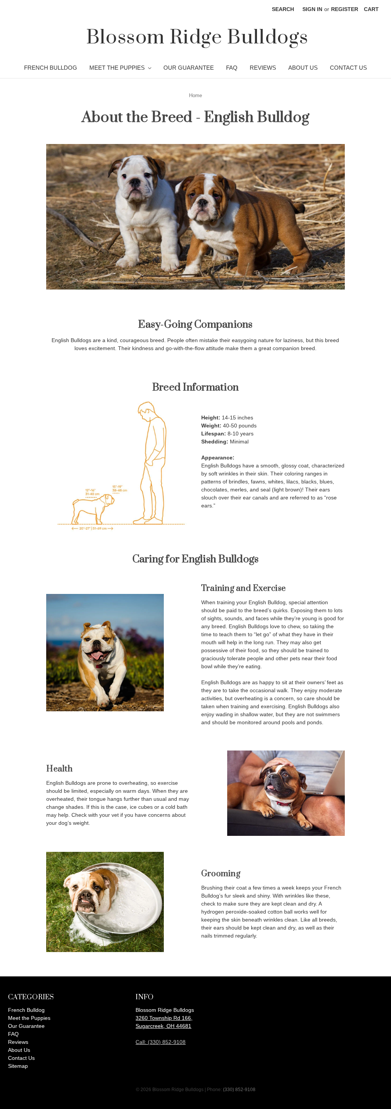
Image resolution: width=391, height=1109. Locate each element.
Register (344, 9)
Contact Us (348, 67)
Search (283, 9)
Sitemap (18, 1066)
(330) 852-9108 (239, 1089)
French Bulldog (50, 67)
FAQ (232, 67)
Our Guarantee (188, 67)
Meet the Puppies (117, 67)
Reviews (263, 67)
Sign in (312, 9)
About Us (303, 67)
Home (195, 95)
